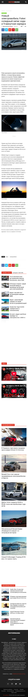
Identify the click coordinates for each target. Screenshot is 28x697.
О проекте (16, 689)
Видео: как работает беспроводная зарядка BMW (17, 294)
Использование (10, 691)
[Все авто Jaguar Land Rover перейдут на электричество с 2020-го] (5, 315)
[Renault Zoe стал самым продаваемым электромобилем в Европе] (14, 463)
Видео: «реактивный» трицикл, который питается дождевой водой (18, 301)
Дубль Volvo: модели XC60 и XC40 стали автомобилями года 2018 (13, 504)
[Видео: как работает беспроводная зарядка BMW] (5, 294)
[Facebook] (7, 683)
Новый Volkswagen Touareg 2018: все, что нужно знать (13, 558)
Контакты (3, 691)
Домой (3, 10)
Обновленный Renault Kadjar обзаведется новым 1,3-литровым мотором (11, 531)
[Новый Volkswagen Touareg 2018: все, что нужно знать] (14, 546)
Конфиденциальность (20, 691)
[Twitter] (16, 683)
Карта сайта (14, 692)
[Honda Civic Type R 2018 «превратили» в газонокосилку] (5, 308)
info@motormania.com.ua (19, 674)
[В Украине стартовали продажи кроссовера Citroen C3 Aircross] (14, 437)
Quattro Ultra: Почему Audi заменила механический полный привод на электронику (18, 591)
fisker (7, 256)
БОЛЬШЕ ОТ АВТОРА (18, 272)
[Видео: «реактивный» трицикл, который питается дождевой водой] (5, 301)
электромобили (13, 256)
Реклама (21, 689)
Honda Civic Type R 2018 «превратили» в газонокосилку (17, 308)
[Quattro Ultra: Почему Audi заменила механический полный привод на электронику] (5, 591)
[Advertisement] (14, 7)
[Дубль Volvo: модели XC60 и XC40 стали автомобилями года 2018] (14, 491)
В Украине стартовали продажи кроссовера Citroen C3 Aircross (13, 449)
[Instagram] (12, 683)
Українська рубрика (7, 689)
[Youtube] (20, 683)
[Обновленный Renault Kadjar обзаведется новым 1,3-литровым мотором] (14, 518)
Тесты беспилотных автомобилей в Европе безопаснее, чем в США (17, 278)
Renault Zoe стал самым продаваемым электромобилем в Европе (13, 476)
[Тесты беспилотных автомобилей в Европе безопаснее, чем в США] (5, 278)
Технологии (8, 10)
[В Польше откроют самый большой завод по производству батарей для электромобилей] (5, 285)
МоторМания (6, 695)
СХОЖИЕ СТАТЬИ (6, 272)
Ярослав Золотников (8, 26)
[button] (26, 2)
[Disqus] (14, 343)
